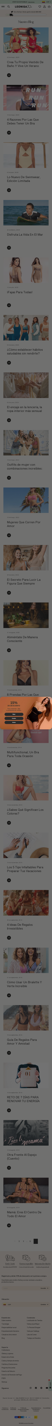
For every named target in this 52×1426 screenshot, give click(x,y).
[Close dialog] (49, 698)
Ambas (14, 722)
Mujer (14, 714)
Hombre (14, 718)
